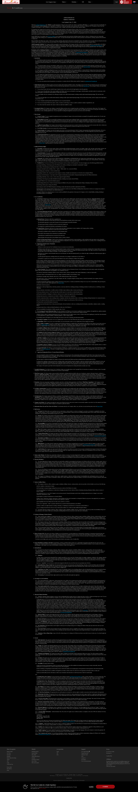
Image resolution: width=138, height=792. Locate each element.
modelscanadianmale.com (41, 24)
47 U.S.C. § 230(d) (51, 36)
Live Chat (9, 753)
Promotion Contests (35, 759)
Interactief (9, 754)
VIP (83, 2)
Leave (91, 786)
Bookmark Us (109, 753)
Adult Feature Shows (36, 756)
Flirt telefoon (9, 768)
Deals (8, 770)
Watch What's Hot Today (11, 758)
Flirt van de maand (35, 762)
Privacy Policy (42, 143)
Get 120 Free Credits (110, 751)
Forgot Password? (84, 753)
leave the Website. (87, 66)
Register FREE (10, 751)
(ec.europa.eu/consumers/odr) (66, 612)
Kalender (8, 756)
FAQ (82, 756)
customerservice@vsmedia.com (96, 45)
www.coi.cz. (85, 610)
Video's (64, 2)
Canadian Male (109, 756)
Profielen (74, 2)
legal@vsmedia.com (45, 324)
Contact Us (83, 758)
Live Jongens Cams (51, 2)
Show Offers (34, 761)
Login (116, 2)
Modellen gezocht (35, 751)
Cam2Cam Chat (10, 764)
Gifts (57, 754)
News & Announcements (86, 761)
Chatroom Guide (84, 754)
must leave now (86, 86)
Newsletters (83, 759)
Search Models (34, 753)
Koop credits (9, 767)
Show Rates (34, 754)
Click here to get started (110, 766)
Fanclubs (33, 758)
